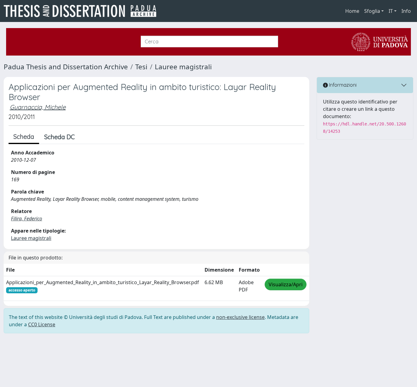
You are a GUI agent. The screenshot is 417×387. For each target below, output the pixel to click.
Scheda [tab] (23, 136)
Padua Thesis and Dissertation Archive (66, 66)
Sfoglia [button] (372, 11)
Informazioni (342, 85)
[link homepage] (82, 11)
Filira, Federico (26, 218)
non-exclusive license (240, 317)
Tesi (141, 66)
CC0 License (41, 324)
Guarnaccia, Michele (38, 107)
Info (406, 11)
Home (352, 11)
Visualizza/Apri (286, 284)
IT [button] (391, 11)
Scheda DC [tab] (59, 137)
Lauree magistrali (183, 66)
